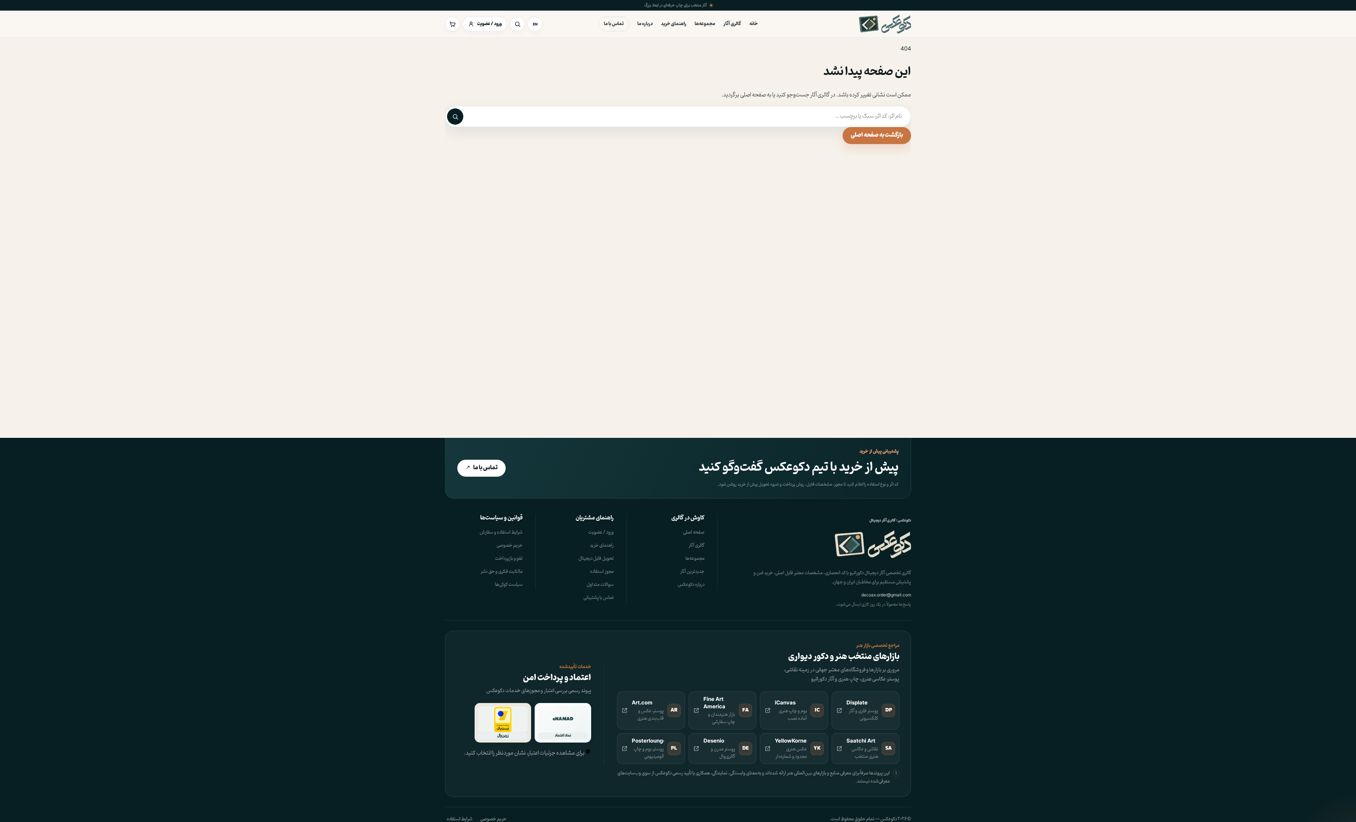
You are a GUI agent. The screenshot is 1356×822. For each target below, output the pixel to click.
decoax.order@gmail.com (886, 594)
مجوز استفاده (602, 571)
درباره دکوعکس (691, 584)
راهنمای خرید (673, 24)
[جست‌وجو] (517, 24)
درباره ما (645, 24)
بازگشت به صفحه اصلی (877, 135)
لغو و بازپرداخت (509, 558)
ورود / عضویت (601, 532)
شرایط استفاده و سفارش (501, 532)
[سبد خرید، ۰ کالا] (452, 24)
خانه (753, 24)
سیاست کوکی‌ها (509, 584)
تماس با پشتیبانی (598, 597)
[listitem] (866, 710)
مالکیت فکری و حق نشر (502, 571)
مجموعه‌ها (705, 24)
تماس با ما (614, 24)
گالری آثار (732, 24)
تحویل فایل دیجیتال (596, 558)
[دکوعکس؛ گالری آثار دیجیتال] (884, 24)
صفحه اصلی (693, 532)
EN (535, 24)
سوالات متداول (600, 584)
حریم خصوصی (509, 545)
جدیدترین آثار (692, 571)
